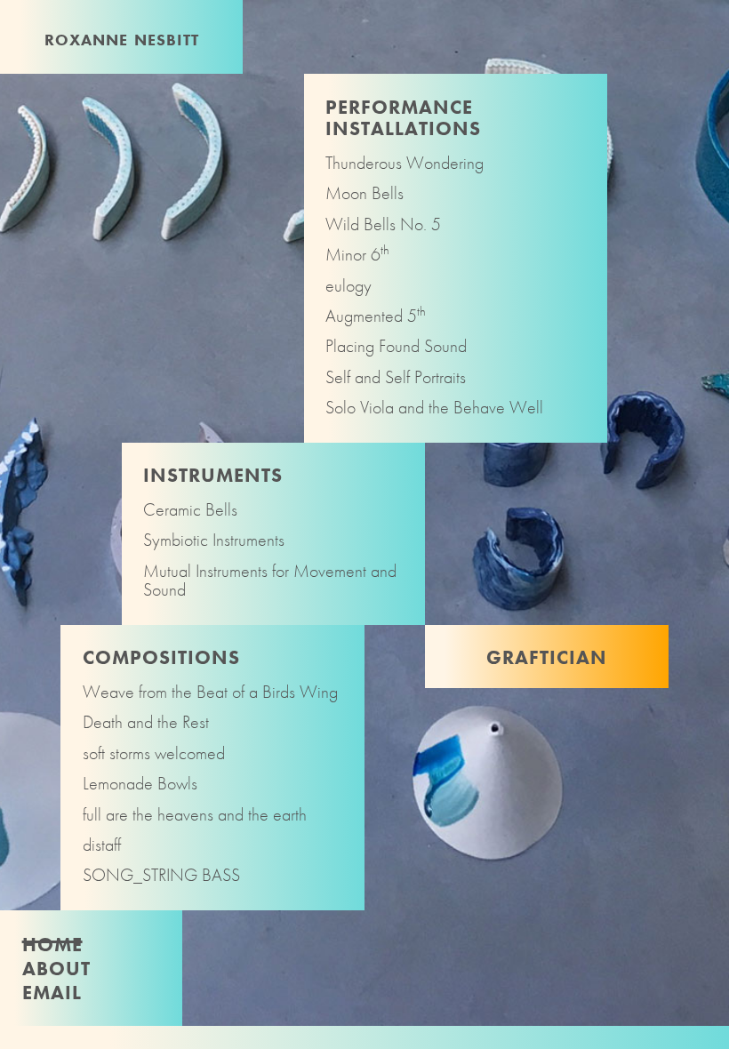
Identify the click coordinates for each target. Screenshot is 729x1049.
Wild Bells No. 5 (383, 224)
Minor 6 (357, 255)
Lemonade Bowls (140, 784)
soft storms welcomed (154, 753)
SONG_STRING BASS (161, 875)
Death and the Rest (146, 722)
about (56, 966)
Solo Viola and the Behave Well (434, 407)
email (52, 990)
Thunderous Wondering (404, 163)
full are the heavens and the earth (195, 815)
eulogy (348, 286)
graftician (546, 654)
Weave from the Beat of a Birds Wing (210, 692)
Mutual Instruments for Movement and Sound (270, 581)
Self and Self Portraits (395, 377)
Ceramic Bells (190, 510)
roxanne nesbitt (121, 37)
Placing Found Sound (396, 346)
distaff (102, 845)
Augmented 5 (375, 316)
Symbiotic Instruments (213, 540)
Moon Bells (364, 193)
